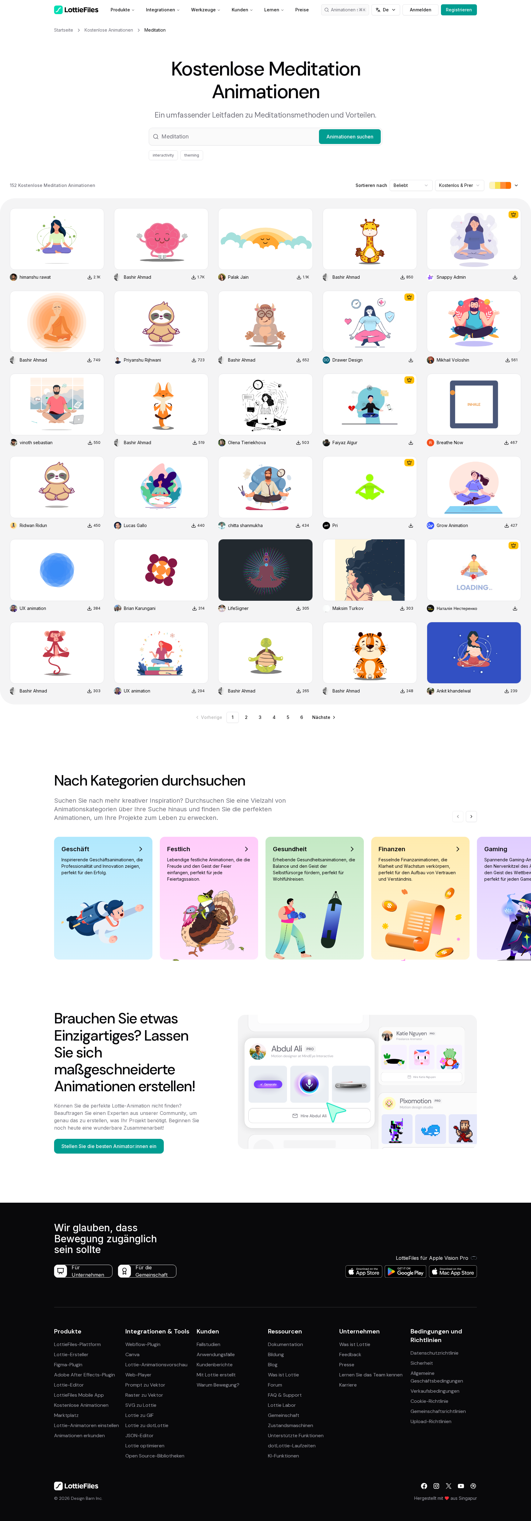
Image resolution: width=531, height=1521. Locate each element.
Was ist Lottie (283, 1375)
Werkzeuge (203, 9)
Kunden (240, 9)
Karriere (348, 1385)
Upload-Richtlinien (431, 1421)
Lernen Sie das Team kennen (371, 1375)
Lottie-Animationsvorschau (156, 1364)
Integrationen (160, 9)
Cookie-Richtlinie (429, 1401)
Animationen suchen (350, 9)
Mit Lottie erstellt (216, 1375)
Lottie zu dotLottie (146, 1425)
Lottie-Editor (69, 1385)
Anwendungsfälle (216, 1354)
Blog (272, 1364)
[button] (265, 137)
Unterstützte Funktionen (296, 1435)
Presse (346, 1364)
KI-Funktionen (283, 1456)
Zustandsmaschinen (290, 1425)
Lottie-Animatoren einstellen (86, 1425)
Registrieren (459, 9)
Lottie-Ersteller (71, 1354)
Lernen (271, 9)
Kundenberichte (215, 1364)
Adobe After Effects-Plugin (84, 1375)
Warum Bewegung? (218, 1385)
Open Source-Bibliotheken (154, 1456)
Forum (275, 1385)
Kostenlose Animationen (81, 1405)
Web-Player (138, 1375)
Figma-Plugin (68, 1364)
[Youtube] (461, 1486)
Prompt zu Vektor (145, 1385)
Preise (302, 9)
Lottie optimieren (144, 1445)
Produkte (120, 9)
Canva (132, 1354)
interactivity (163, 155)
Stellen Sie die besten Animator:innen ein (108, 1146)
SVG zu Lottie (140, 1405)
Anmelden (420, 9)
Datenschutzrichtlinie (434, 1353)
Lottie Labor (282, 1405)
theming (191, 155)
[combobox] (411, 185)
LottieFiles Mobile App (79, 1395)
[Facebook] (424, 1486)
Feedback (350, 1354)
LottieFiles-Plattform (77, 1344)
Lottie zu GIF (139, 1415)
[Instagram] (436, 1486)
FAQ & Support (285, 1395)
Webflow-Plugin (142, 1344)
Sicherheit (422, 1363)
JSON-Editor (139, 1435)
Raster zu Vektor (144, 1395)
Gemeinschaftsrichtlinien (438, 1411)
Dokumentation (285, 1344)
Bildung (276, 1354)
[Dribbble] (473, 1486)
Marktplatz (66, 1415)
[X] (448, 1486)
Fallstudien (208, 1344)
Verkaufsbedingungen (435, 1391)
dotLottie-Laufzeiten (292, 1445)
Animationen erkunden (79, 1435)
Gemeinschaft (283, 1415)
